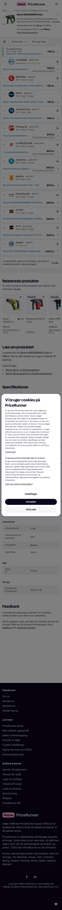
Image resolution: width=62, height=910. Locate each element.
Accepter (31, 501)
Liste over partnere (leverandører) (19, 484)
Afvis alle (31, 509)
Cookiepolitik (10, 452)
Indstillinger (31, 494)
